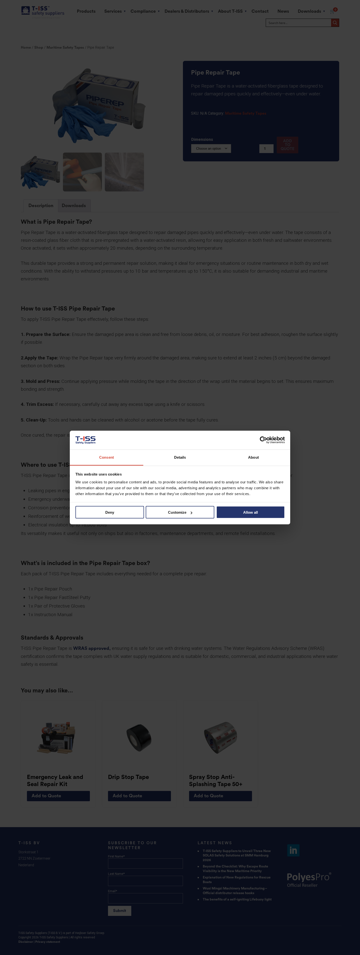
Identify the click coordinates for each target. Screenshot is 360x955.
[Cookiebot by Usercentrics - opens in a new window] (263, 440)
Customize (177, 512)
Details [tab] (180, 457)
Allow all (250, 512)
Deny (109, 512)
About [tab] (253, 457)
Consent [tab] (106, 457)
